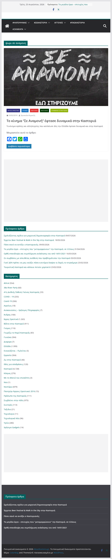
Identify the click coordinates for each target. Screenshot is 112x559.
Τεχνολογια (9, 414)
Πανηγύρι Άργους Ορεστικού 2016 (19, 391)
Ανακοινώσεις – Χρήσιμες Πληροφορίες (22, 310)
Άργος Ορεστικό (13, 110)
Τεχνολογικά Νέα (11, 418)
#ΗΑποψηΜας (20, 22)
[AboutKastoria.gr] (7, 26)
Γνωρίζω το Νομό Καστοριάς (17, 332)
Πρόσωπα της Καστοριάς (15, 396)
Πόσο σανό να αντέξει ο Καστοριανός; (21, 244)
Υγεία (6, 423)
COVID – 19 (9, 296)
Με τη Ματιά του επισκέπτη (17, 377)
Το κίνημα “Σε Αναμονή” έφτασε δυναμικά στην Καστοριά (51, 120)
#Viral (6, 283)
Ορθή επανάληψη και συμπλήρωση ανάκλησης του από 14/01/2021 (35, 253)
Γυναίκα (7, 337)
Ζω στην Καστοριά (12, 359)
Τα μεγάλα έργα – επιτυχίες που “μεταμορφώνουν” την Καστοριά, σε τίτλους (39, 249)
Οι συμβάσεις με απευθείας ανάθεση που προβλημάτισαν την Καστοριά (37, 258)
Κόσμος (7, 373)
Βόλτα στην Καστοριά (14, 323)
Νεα (6, 382)
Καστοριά (34, 110)
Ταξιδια (7, 409)
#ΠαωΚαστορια (77, 22)
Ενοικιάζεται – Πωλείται (15, 350)
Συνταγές (8, 405)
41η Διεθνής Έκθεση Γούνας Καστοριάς (21, 292)
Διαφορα (8, 341)
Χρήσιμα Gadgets (12, 427)
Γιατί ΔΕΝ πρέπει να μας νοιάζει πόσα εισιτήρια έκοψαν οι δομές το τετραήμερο (40, 262)
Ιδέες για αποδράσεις (13, 364)
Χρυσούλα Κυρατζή (28, 115)
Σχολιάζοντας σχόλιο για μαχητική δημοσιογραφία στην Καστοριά (34, 235)
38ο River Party (10, 287)
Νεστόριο (44, 110)
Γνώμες (7, 328)
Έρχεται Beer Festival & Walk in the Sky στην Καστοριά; (29, 240)
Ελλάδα (25, 110)
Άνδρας (7, 314)
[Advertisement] (56, 190)
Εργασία (7, 355)
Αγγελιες (58, 22)
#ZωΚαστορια (40, 22)
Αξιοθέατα (18, 29)
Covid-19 (8, 301)
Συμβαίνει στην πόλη (59, 110)
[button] (28, 23)
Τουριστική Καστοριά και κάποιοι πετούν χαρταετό (27, 267)
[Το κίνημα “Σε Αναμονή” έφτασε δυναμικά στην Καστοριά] (56, 77)
